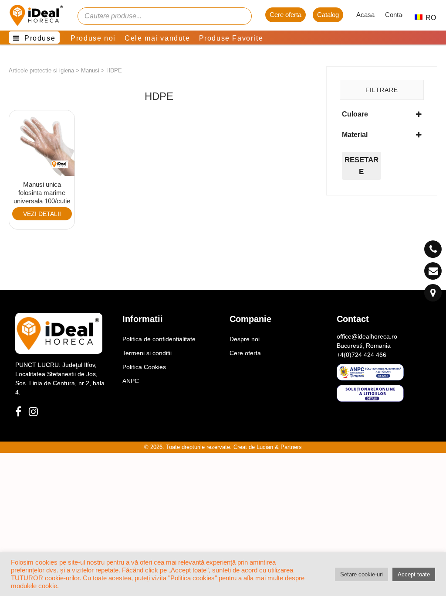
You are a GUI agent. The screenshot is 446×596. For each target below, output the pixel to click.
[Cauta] (241, 16)
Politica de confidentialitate (159, 339)
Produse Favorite (231, 38)
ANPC (130, 380)
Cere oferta (285, 14)
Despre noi (245, 339)
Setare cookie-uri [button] (361, 574)
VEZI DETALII (42, 213)
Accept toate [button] (414, 574)
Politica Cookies (144, 366)
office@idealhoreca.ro (367, 336)
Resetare (361, 166)
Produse (39, 38)
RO (426, 17)
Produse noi (93, 38)
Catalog (328, 14)
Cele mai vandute (157, 38)
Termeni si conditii (147, 352)
